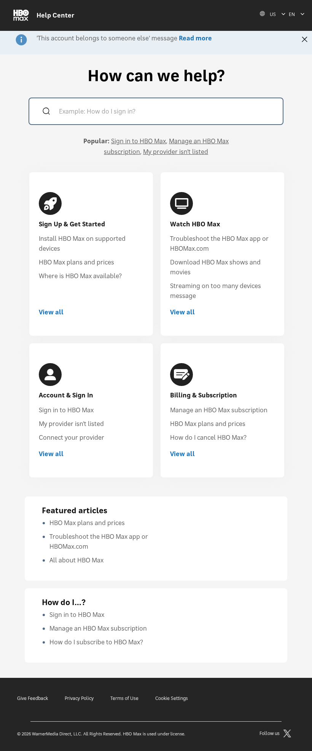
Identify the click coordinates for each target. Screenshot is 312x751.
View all (51, 312)
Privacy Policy (79, 698)
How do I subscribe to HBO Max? (96, 642)
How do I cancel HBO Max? (208, 437)
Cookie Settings (171, 698)
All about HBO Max (76, 560)
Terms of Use (124, 698)
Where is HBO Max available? (80, 276)
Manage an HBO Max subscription (218, 410)
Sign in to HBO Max (138, 141)
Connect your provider (71, 437)
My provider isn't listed (175, 151)
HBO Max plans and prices (76, 262)
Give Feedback (32, 698)
